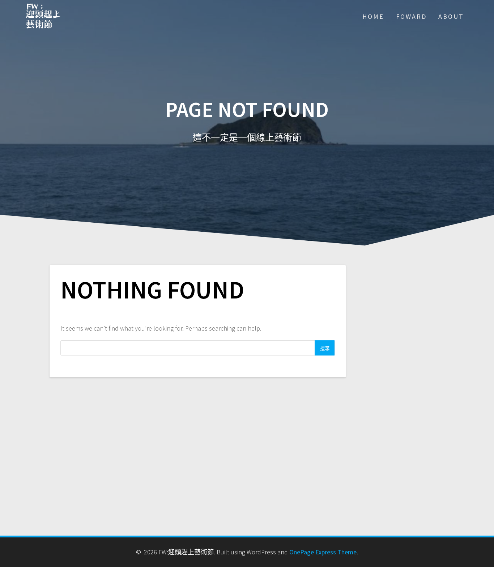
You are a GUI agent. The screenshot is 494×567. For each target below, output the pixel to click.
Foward (411, 16)
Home (373, 16)
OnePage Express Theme (323, 552)
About (451, 16)
